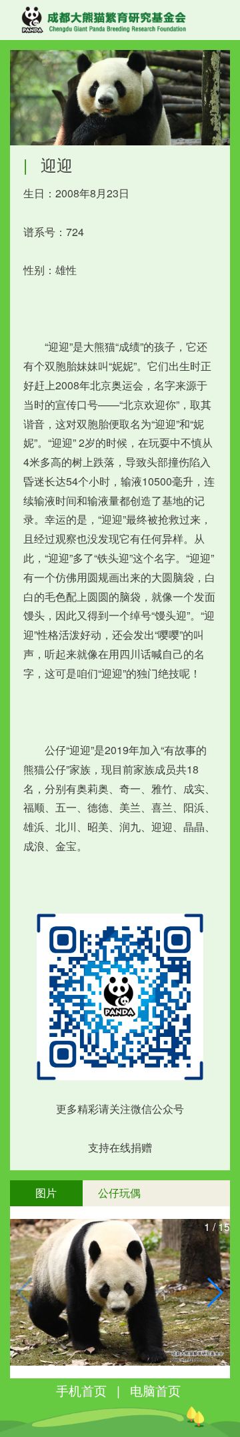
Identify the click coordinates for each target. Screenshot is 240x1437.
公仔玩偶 (119, 1192)
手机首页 (81, 1390)
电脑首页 (155, 1390)
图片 (46, 1192)
